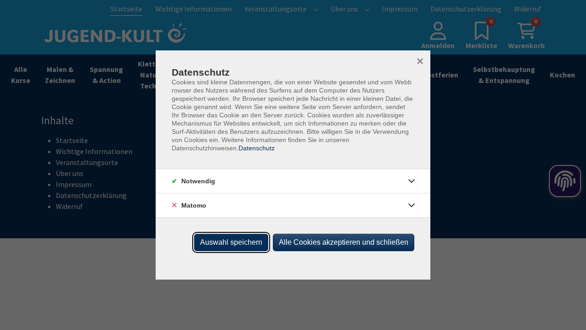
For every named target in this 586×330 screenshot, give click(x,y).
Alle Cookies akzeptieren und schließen (343, 242)
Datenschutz (257, 148)
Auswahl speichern (231, 242)
